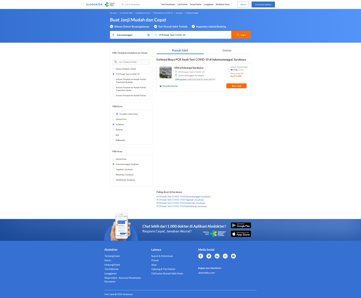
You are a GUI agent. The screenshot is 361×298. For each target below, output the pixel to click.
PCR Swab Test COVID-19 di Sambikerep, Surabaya (182, 206)
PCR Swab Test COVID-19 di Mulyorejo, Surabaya (181, 203)
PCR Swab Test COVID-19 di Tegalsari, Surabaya (180, 199)
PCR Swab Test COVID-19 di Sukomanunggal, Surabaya (183, 196)
